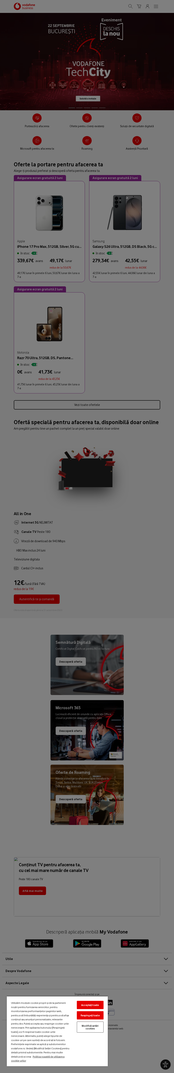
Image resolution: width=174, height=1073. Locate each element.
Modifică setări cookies (90, 1027)
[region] (57, 1031)
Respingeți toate (90, 1015)
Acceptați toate (90, 1005)
